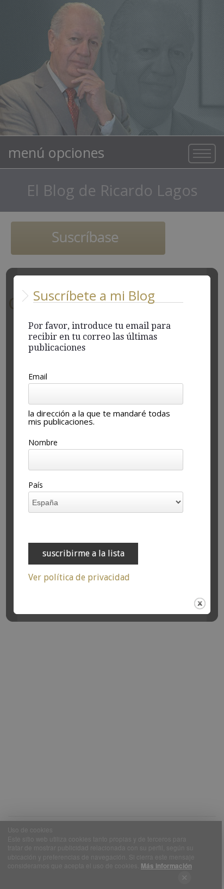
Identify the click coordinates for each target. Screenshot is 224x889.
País (35, 485)
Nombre (43, 443)
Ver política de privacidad (79, 577)
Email (37, 377)
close (200, 603)
